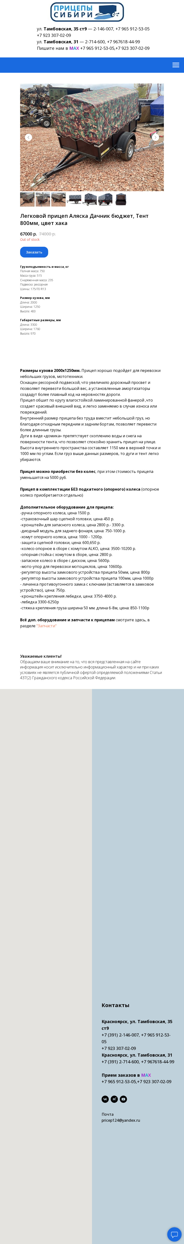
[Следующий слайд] (155, 137)
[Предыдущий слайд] (28, 137)
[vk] (105, 1099)
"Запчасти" (46, 625)
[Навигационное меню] (175, 65)
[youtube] (123, 1099)
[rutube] (114, 1099)
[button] (34, 252)
